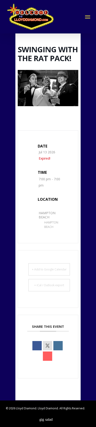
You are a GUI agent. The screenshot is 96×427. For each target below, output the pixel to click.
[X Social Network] (47, 345)
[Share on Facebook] (37, 345)
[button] (87, 16)
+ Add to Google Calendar (49, 269)
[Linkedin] (58, 345)
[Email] (47, 356)
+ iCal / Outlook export (49, 285)
